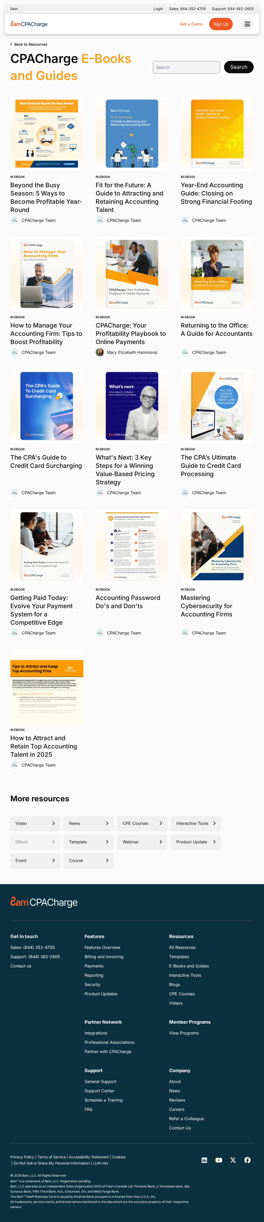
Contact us (20, 965)
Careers (176, 1109)
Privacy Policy (22, 1157)
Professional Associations (109, 1042)
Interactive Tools (185, 975)
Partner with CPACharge (108, 1051)
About (175, 1081)
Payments (94, 965)
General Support (100, 1081)
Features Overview (102, 947)
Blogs (174, 984)
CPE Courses (182, 993)
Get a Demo (191, 24)
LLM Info (100, 1163)
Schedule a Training (104, 1100)
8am (14, 8)
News (174, 1090)
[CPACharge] (44, 902)
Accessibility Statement (89, 1157)
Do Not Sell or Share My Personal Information (52, 1163)
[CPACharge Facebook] (247, 1160)
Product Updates (101, 993)
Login (158, 8)
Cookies (119, 1157)
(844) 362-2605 (44, 956)
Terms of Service (51, 1157)
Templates (179, 956)
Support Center (99, 1090)
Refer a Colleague (186, 1118)
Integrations (96, 1033)
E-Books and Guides (189, 965)
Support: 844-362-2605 (233, 8)
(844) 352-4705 (39, 947)
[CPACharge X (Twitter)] (233, 1160)
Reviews (177, 1100)
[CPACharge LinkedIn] (204, 1160)
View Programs (184, 1033)
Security (92, 984)
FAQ (88, 1109)
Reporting (94, 975)
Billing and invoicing (104, 956)
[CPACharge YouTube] (218, 1160)
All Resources (182, 947)
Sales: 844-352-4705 (187, 8)
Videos (176, 1003)
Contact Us (180, 1127)
